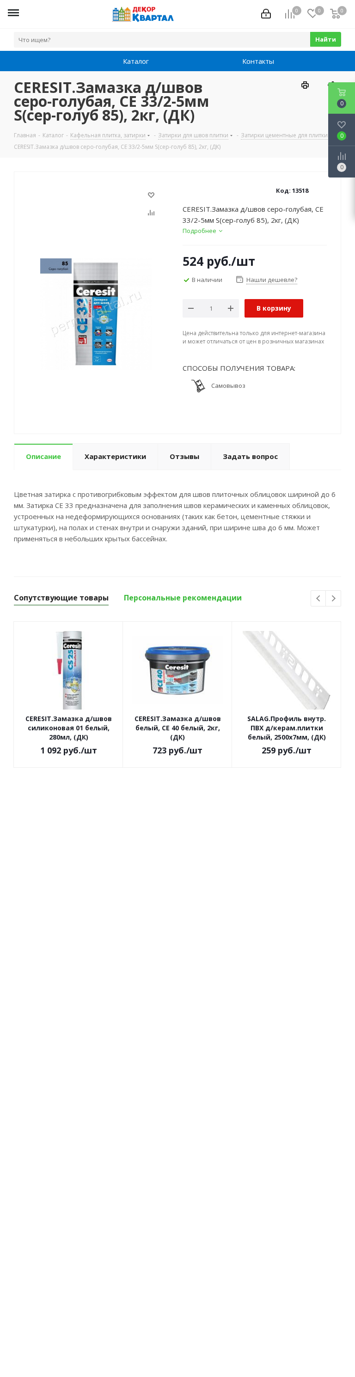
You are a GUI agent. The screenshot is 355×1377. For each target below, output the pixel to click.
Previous (318, 599)
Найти (325, 39)
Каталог (126, 61)
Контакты (245, 61)
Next (333, 599)
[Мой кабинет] (266, 13)
